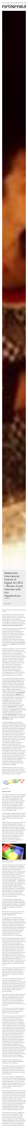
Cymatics (21, 642)
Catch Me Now (20, 692)
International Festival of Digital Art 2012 (12, 625)
